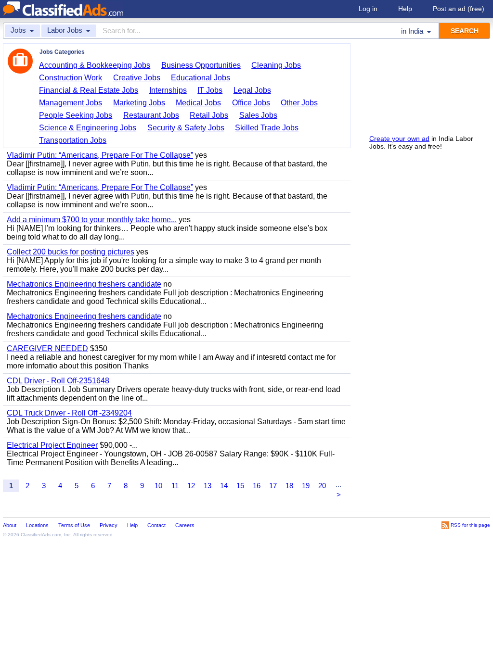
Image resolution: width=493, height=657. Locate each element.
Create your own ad (399, 138)
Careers (185, 525)
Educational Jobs (200, 78)
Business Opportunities (201, 65)
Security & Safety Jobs (185, 128)
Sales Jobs (258, 115)
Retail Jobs (209, 115)
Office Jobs (251, 103)
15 (240, 485)
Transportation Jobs (72, 140)
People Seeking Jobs (75, 115)
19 (306, 485)
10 (158, 485)
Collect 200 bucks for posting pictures (70, 252)
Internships (168, 90)
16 (256, 485)
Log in (368, 9)
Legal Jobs (252, 90)
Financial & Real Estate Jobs (88, 90)
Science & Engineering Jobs (87, 128)
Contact (156, 525)
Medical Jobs (198, 103)
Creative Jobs (136, 78)
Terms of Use (74, 525)
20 (322, 485)
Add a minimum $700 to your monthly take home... (92, 219)
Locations (37, 525)
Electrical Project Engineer (52, 445)
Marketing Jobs (139, 103)
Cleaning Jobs (276, 65)
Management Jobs (70, 103)
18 (289, 485)
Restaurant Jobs (151, 115)
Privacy (108, 525)
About (9, 525)
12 (191, 485)
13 (207, 485)
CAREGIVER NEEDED (47, 348)
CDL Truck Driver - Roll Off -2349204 (69, 413)
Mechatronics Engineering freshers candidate (84, 284)
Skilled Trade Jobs (266, 128)
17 (273, 485)
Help (405, 9)
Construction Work (70, 78)
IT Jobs (209, 90)
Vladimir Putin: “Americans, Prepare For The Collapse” (100, 155)
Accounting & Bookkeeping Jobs (94, 65)
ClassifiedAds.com (41, 534)
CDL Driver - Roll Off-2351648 (58, 381)
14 (224, 485)
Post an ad (458, 9)
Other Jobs (299, 103)
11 (175, 485)
